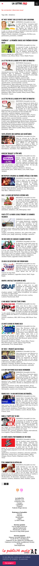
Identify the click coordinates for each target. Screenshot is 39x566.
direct (18, 147)
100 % (3, 147)
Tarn (18, 148)
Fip (18, 79)
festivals (11, 363)
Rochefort (5, 94)
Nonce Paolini (11, 456)
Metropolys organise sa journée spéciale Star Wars (19, 176)
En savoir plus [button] (23, 559)
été (23, 232)
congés (4, 232)
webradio (31, 365)
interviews (5, 454)
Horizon (28, 168)
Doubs (18, 341)
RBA (10, 92)
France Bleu (26, 79)
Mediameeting (15, 86)
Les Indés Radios (23, 454)
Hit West (30, 34)
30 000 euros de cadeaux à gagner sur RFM (16, 239)
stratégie (24, 234)
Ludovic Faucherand (8, 297)
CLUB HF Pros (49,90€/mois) (19, 539)
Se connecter (6, 10)
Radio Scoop (28, 91)
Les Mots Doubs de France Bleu (12, 324)
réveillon (27, 478)
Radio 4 (31, 89)
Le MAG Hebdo (19, 520)
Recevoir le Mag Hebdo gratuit (19, 531)
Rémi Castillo (16, 92)
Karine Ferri (13, 454)
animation (5, 209)
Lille (17, 209)
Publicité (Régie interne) (19, 508)
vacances (31, 234)
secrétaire (13, 148)
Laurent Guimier (16, 82)
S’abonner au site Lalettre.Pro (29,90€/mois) (19, 540)
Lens (24, 169)
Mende (29, 410)
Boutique (19, 544)
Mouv (13, 56)
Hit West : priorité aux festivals (13, 349)
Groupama (22, 34)
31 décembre (15, 477)
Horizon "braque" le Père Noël (12, 153)
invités (15, 342)
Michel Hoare (25, 86)
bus (9, 430)
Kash (8, 82)
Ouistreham (22, 389)
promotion (12, 35)
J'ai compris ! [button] (9, 563)
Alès (3, 408)
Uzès (8, 411)
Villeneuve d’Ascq (15, 190)
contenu (10, 478)
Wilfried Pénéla (26, 148)
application (5, 453)
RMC (33, 92)
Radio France (29, 56)
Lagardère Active (17, 256)
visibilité (20, 35)
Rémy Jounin (26, 92)
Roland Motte (18, 344)
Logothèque (19, 504)
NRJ (19, 87)
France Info (13, 81)
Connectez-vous (19, 501)
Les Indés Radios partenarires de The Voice (16, 437)
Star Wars (5, 190)
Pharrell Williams (16, 432)
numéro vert (14, 389)
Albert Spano (6, 255)
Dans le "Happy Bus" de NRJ (10, 416)
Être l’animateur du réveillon (12, 462)
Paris (22, 56)
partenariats (5, 344)
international (33, 430)
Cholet (9, 34)
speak (33, 478)
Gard (12, 410)
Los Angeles (6, 432)
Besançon (5, 341)
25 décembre (6, 477)
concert (4, 317)
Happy (26, 430)
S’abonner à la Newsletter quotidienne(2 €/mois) (19, 542)
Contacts (19, 506)
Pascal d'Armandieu (27, 87)
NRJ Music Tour (31, 317)
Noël (27, 169)
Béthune (9, 168)
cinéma (4, 189)
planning (18, 234)
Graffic (11, 295)
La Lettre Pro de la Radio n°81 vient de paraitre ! (18, 60)
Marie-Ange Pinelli (24, 342)
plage (12, 234)
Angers (4, 34)
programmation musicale (19, 89)
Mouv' (18, 56)
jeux (11, 169)
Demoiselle (5, 79)
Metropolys (30, 189)
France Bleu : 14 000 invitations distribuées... (17, 393)
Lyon (8, 86)
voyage (24, 432)
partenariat (5, 35)
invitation (18, 410)
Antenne (19, 514)
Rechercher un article (19, 529)
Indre (15, 295)
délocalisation (11, 189)
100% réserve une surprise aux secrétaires (17, 134)
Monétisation (19, 517)
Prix (11, 344)
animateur (5, 78)
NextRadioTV (12, 87)
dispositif (5, 387)
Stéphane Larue (22, 456)
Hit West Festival (26, 363)
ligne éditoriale (16, 84)
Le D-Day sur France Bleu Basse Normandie (16, 370)
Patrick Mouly (6, 89)
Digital (19, 519)
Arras (3, 168)
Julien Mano (18, 169)
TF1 (29, 456)
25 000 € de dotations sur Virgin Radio (15, 261)
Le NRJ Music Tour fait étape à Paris (14, 301)
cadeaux (13, 147)
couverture (10, 385)
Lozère (23, 410)
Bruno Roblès (15, 255)
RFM (28, 256)
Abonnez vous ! (17, 10)
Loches (30, 295)
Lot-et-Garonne (27, 84)
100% (8, 147)
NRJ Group (21, 317)
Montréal (15, 365)
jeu (34, 34)
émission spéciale (30, 453)
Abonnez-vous (19, 500)
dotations (15, 34)
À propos (19, 503)
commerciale (25, 78)
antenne (4, 478)
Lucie (10, 365)
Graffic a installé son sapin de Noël (14, 280)
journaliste (23, 81)
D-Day (17, 385)
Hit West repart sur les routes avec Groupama (18, 19)
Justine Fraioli (6, 256)
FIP (20, 79)
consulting (10, 232)
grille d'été (28, 232)
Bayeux (4, 385)
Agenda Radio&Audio (19, 528)
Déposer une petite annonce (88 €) (19, 537)
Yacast (11, 94)
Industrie (19, 515)
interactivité (5, 169)
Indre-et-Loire (22, 295)
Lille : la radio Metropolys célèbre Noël (15, 195)
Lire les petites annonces (19, 526)
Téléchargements (19, 545)
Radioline (5, 92)
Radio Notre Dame (17, 91)
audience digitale (14, 78)
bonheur (4, 430)
